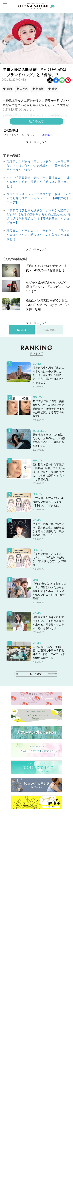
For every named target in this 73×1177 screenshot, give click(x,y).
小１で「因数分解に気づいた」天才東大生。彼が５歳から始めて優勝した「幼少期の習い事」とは (38, 182)
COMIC (50, 330)
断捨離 (40, 88)
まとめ (24, 88)
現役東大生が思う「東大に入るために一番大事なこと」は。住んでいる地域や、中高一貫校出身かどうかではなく (38, 166)
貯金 (54, 88)
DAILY (22, 330)
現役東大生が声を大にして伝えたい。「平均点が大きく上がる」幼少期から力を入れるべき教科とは (38, 235)
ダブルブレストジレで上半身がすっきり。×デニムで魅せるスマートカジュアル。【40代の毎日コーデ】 (39, 198)
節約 (9, 88)
